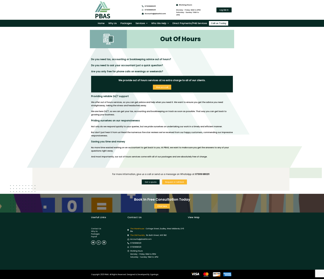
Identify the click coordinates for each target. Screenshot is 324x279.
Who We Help (158, 23)
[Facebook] (93, 242)
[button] (141, 23)
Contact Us (96, 228)
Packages (126, 23)
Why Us (112, 23)
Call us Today (218, 23)
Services (140, 23)
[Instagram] (99, 242)
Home (101, 23)
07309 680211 (202, 174)
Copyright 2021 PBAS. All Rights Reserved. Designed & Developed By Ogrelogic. (125, 274)
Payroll (94, 236)
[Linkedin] (104, 242)
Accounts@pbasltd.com (155, 13)
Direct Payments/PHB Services (190, 23)
